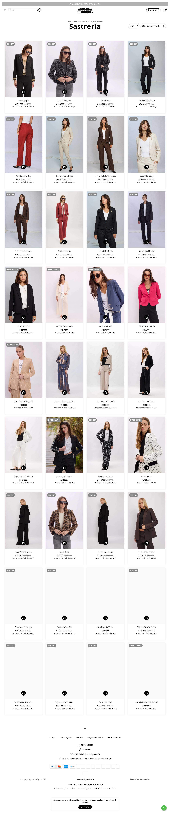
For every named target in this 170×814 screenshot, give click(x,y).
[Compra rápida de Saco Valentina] (23, 317)
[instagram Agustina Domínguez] (85, 729)
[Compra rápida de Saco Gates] (105, 91)
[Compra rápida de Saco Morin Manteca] (64, 317)
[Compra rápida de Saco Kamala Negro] (23, 543)
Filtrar (132, 26)
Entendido (85, 807)
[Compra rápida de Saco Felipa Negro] (105, 543)
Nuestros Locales (114, 738)
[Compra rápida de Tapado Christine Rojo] (23, 693)
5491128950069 (87, 745)
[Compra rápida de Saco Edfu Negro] (105, 242)
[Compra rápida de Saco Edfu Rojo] (64, 242)
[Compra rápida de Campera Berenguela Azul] (64, 392)
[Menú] (5, 10)
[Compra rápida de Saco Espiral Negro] (146, 242)
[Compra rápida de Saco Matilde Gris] (64, 618)
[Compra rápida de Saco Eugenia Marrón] (105, 618)
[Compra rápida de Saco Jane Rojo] (105, 693)
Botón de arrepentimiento (106, 789)
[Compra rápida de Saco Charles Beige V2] (23, 392)
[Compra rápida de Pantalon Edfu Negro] (146, 91)
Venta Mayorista (66, 738)
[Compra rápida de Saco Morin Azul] (105, 317)
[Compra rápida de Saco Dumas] (146, 467)
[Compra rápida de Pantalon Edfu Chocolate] (105, 167)
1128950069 (86, 749)
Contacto (79, 738)
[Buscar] (38, 10)
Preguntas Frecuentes (95, 738)
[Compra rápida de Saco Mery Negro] (105, 467)
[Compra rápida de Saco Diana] (64, 543)
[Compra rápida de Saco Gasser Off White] (23, 467)
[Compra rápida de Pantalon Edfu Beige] (64, 167)
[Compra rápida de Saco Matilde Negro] (23, 618)
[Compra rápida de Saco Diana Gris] (64, 91)
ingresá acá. (89, 789)
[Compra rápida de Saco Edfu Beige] (146, 167)
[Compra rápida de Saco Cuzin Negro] (64, 467)
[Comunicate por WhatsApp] (164, 808)
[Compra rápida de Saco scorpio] (23, 91)
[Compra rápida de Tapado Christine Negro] (146, 618)
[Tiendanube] (85, 780)
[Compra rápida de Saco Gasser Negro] (146, 392)
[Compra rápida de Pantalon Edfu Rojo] (23, 167)
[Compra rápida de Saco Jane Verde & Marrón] (146, 693)
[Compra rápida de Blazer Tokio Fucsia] (146, 317)
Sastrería (76, 22)
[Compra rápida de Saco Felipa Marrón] (146, 543)
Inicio (69, 22)
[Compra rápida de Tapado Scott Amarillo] (64, 693)
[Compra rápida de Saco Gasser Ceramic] (105, 392)
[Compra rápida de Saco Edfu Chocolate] (23, 242)
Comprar (52, 738)
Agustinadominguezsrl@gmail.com (87, 754)
